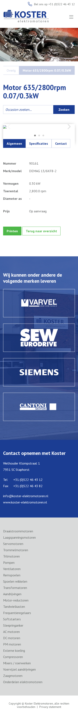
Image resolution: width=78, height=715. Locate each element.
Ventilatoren (12, 569)
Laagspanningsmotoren (19, 537)
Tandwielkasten (14, 606)
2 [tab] (39, 136)
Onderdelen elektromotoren (22, 682)
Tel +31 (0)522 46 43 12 (23, 480)
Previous (5, 45)
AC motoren (11, 632)
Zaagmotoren (12, 676)
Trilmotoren (11, 556)
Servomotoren (13, 544)
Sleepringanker (13, 625)
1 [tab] (35, 136)
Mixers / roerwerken (17, 663)
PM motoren (12, 644)
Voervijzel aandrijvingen (19, 669)
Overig (11, 70)
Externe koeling (14, 650)
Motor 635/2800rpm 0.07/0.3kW (47, 70)
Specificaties (38, 143)
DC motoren (11, 638)
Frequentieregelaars (17, 613)
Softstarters (12, 619)
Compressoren (13, 657)
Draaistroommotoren (18, 531)
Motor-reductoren (15, 600)
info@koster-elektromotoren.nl (25, 496)
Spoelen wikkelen (15, 581)
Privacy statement (50, 707)
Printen (12, 231)
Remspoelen (11, 575)
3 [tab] (43, 136)
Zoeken (63, 109)
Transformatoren (15, 588)
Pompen (9, 562)
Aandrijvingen (12, 594)
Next (72, 45)
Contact (61, 143)
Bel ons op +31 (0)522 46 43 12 (54, 4)
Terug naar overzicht (41, 231)
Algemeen (14, 143)
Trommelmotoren (15, 550)
